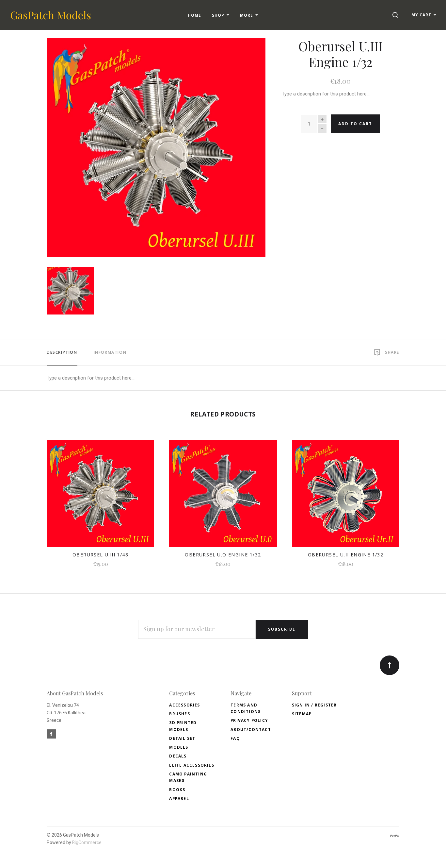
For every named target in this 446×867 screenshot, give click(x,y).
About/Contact (251, 729)
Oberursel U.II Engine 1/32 (345, 555)
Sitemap (301, 714)
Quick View (100, 497)
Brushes (179, 714)
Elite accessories (191, 765)
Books (177, 789)
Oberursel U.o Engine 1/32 (223, 555)
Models (178, 747)
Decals (177, 756)
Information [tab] (110, 352)
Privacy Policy (249, 720)
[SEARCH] (396, 15)
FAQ (235, 738)
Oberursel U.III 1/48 (100, 555)
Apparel (179, 798)
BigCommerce (87, 842)
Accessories (184, 705)
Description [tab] (62, 352)
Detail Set (182, 738)
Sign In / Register (314, 705)
